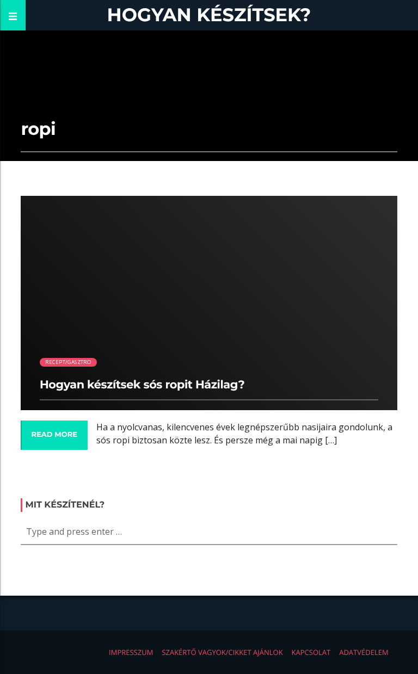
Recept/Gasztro (68, 362)
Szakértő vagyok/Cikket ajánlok (222, 652)
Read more (54, 434)
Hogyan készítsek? (209, 15)
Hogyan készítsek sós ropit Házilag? (142, 385)
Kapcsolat (311, 652)
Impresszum (131, 652)
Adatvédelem (363, 652)
